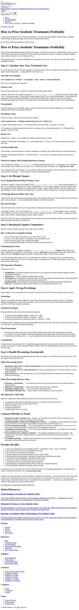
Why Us (13, 3)
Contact (7, 592)
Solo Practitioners (10, 558)
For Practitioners (10, 19)
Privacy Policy (9, 602)
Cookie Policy (9, 604)
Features (3, 3)
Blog (6, 541)
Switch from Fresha (11, 563)
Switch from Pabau (11, 561)
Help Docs (8, 548)
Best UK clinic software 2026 (14, 571)
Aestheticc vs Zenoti (11, 577)
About (7, 588)
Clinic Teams (9, 560)
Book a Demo (6, 14)
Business (8, 21)
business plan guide (54, 469)
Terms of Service (10, 600)
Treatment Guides (10, 543)
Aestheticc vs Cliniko (12, 579)
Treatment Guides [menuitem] (10, 9)
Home (7, 18)
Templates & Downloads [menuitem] (34, 9)
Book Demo (9, 533)
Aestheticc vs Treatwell (12, 581)
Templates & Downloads (13, 546)
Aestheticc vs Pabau (11, 573)
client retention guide (34, 471)
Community (9, 590)
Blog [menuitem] (2, 9)
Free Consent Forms (11, 550)
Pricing (8, 3)
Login (3, 11)
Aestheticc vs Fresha (11, 575)
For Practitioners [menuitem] (21, 9)
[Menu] (15, 13)
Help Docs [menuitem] (45, 9)
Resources (5, 7)
